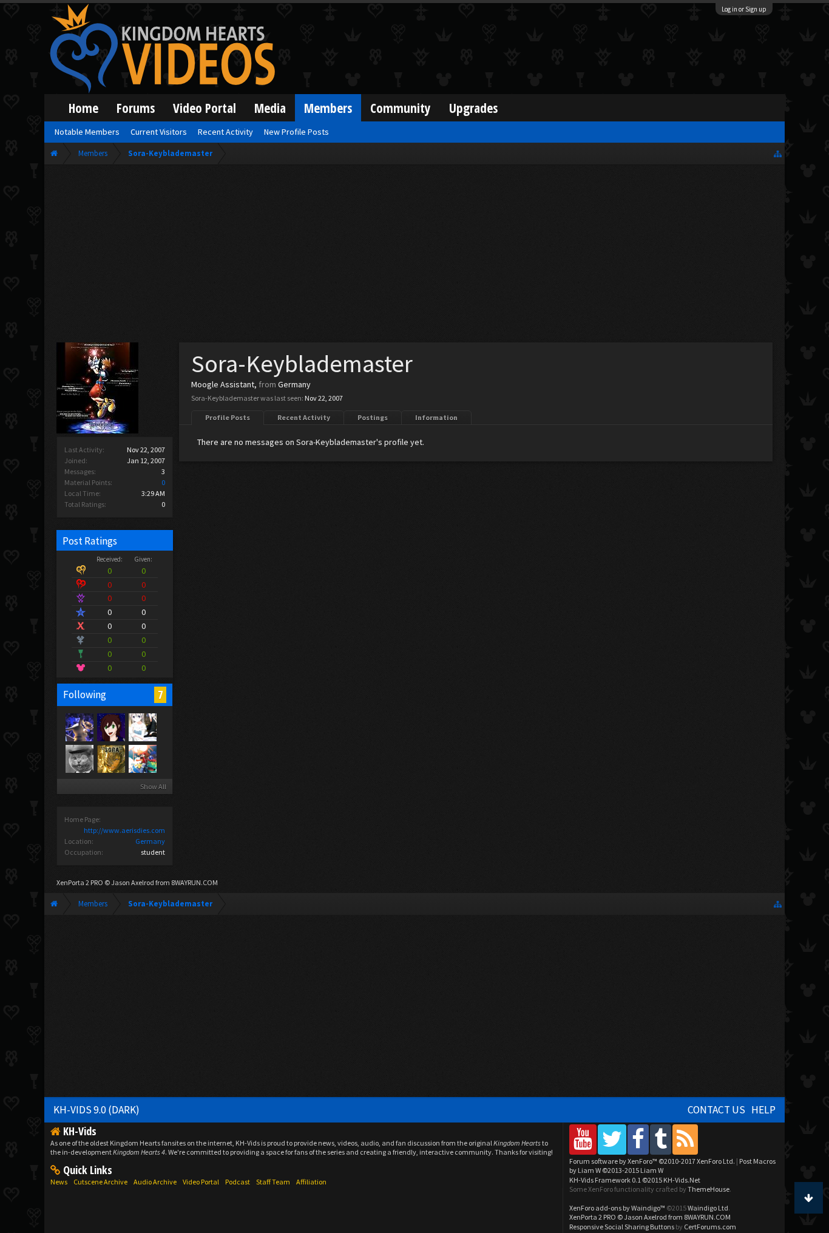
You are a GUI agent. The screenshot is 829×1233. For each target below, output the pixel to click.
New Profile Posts (296, 131)
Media (270, 108)
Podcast (237, 1181)
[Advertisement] (415, 256)
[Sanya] (142, 726)
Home (83, 108)
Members (328, 108)
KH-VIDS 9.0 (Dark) (96, 1109)
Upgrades (473, 108)
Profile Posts (227, 417)
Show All (153, 786)
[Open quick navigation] (778, 153)
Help (763, 1109)
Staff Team (273, 1181)
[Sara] (142, 758)
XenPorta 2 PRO (79, 882)
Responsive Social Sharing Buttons (621, 1226)
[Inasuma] (78, 726)
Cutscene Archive (100, 1181)
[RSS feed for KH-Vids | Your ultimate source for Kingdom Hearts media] (685, 1139)
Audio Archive (155, 1181)
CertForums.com (710, 1226)
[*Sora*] (110, 758)
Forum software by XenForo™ (652, 1161)
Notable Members (87, 131)
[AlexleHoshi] (110, 726)
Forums (136, 108)
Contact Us (716, 1109)
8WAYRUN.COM (194, 882)
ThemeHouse (708, 1189)
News (58, 1181)
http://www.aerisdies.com (124, 830)
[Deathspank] (78, 758)
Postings (372, 417)
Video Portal (204, 108)
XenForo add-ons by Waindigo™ (617, 1207)
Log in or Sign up (744, 9)
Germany (150, 841)
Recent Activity (303, 417)
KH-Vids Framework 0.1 (634, 1179)
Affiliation (311, 1181)
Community (400, 108)
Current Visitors (158, 131)
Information (436, 417)
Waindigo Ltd (708, 1207)
